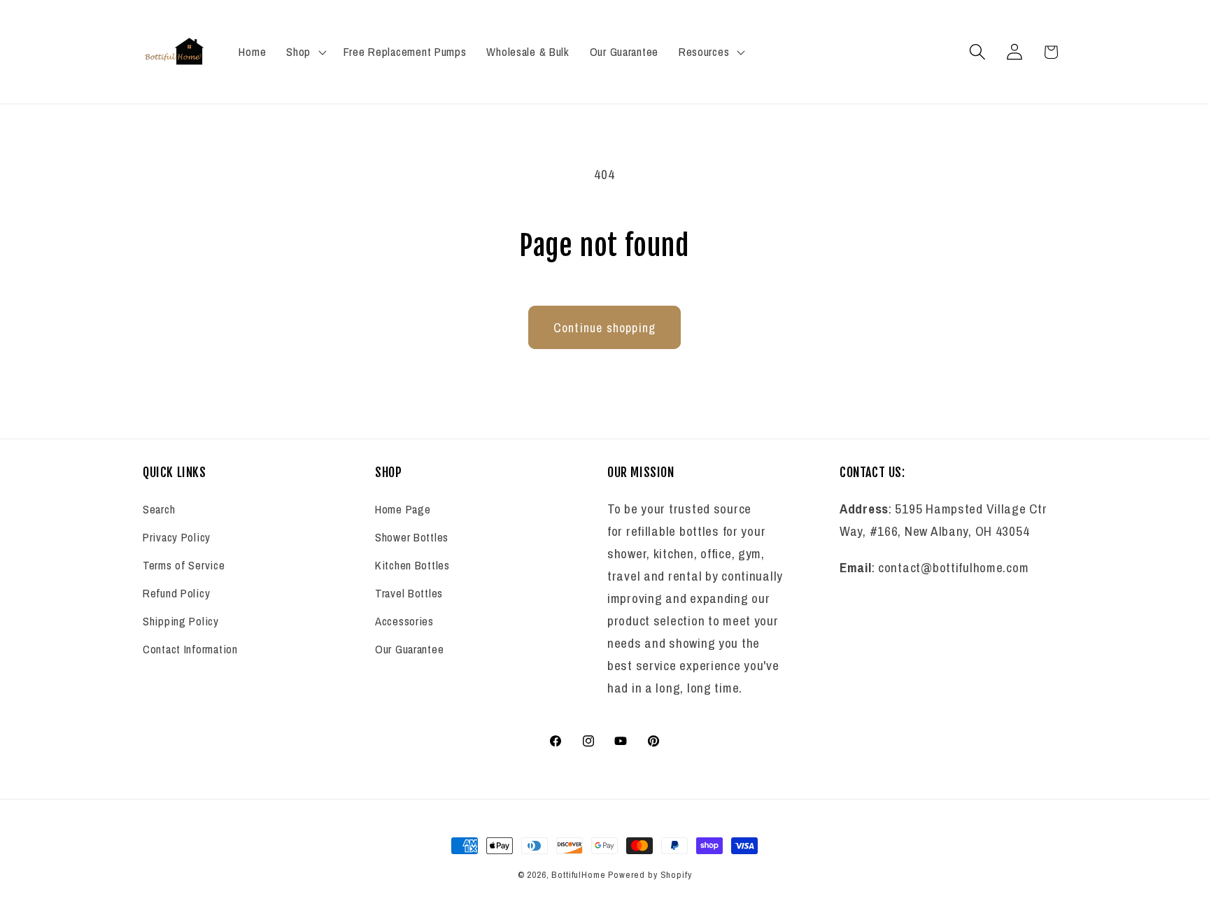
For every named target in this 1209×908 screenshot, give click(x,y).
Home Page (402, 510)
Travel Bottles (409, 594)
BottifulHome (578, 874)
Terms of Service (184, 566)
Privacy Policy (177, 538)
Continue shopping (604, 327)
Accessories (404, 622)
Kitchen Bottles (412, 566)
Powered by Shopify (649, 874)
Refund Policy (176, 594)
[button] (305, 51)
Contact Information (190, 650)
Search (159, 510)
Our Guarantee (409, 650)
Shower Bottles (411, 538)
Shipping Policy (181, 622)
